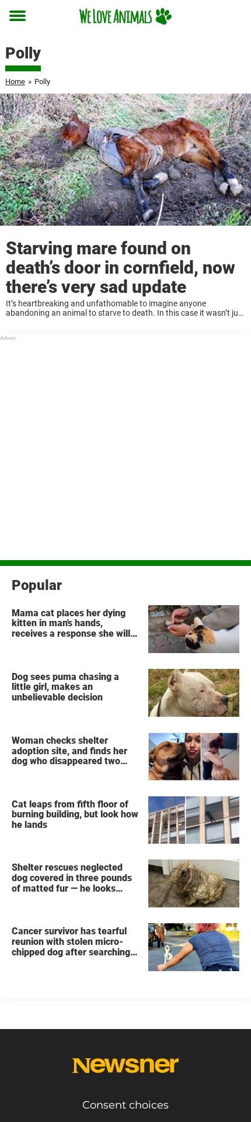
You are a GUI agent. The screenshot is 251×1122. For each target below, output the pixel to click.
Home (15, 81)
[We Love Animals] (125, 16)
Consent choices (125, 1105)
